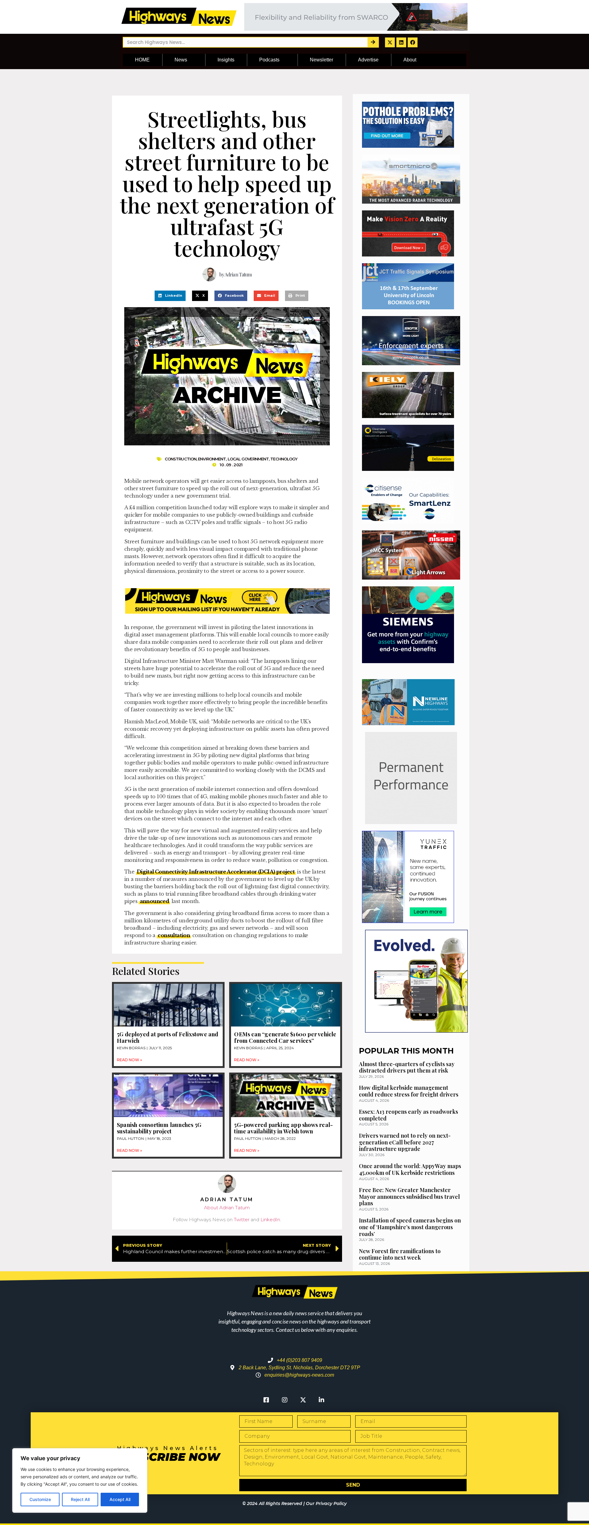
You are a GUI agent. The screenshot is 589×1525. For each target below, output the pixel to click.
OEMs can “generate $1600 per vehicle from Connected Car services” (285, 1037)
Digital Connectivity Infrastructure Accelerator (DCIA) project (216, 872)
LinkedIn (270, 1219)
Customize (40, 1499)
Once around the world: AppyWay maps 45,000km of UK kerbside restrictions (410, 1169)
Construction (180, 458)
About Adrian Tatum (227, 1207)
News (181, 59)
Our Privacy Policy (326, 1503)
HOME (142, 59)
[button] (170, 296)
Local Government (248, 458)
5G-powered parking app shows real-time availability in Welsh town (283, 1128)
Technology (283, 458)
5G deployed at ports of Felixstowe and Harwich (167, 1037)
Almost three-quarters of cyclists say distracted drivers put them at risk (407, 1067)
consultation (174, 935)
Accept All (120, 1499)
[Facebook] (413, 42)
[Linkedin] (401, 42)
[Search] (373, 42)
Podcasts (269, 59)
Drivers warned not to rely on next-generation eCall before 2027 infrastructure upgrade (405, 1142)
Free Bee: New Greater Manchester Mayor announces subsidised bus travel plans (409, 1196)
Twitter (241, 1219)
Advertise (368, 59)
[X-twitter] (390, 42)
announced (154, 901)
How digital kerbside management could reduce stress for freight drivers (408, 1091)
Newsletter (321, 59)
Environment (212, 458)
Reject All (80, 1499)
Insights (226, 59)
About (409, 59)
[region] (79, 1480)
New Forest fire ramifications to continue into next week (400, 1254)
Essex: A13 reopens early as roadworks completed (408, 1115)
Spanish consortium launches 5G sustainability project (159, 1128)
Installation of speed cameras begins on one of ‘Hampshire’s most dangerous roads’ (410, 1227)
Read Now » (129, 1060)
